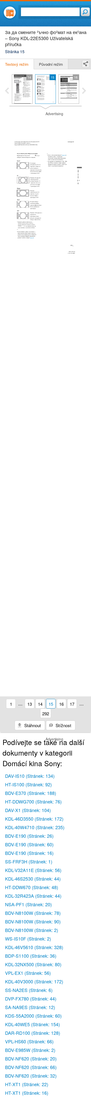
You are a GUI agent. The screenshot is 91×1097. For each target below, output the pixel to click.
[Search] (85, 12)
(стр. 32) (64, 155)
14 (40, 704)
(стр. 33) (32, 237)
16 (61, 704)
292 (45, 713)
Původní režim (51, 64)
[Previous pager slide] (7, 91)
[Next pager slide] (84, 91)
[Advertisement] (45, 124)
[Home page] (9, 12)
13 (29, 704)
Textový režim (17, 64)
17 (72, 704)
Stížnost (62, 725)
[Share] (85, 64)
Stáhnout (32, 725)
